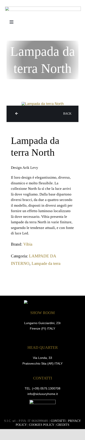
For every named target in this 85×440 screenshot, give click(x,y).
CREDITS (62, 424)
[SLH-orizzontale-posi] (43, 8)
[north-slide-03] (43, 104)
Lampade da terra (46, 263)
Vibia (27, 244)
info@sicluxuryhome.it (42, 394)
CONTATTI (58, 421)
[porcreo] (42, 402)
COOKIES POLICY (41, 424)
